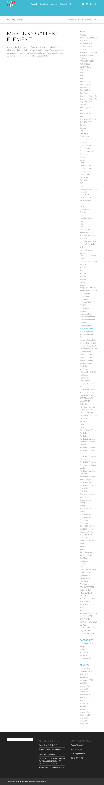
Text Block (84, 581)
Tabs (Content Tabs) (88, 570)
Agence (83, 49)
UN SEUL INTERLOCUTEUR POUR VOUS (87, 599)
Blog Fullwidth (85, 84)
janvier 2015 (85, 686)
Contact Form (85, 166)
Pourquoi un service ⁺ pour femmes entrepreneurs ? (88, 497)
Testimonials (85, 578)
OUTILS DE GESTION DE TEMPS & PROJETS (88, 419)
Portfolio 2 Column (87, 439)
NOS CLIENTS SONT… (88, 372)
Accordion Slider (86, 46)
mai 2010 (83, 721)
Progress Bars (85, 514)
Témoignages (85, 575)
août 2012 (84, 697)
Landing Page (85, 293)
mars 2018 (84, 677)
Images (82, 647)
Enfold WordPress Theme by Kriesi (34, 781)
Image (82, 285)
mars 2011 (84, 706)
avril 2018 (84, 674)
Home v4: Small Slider (88, 241)
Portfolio (83, 433)
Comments (84, 154)
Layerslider (84, 299)
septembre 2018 (86, 671)
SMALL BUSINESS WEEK (47, 754)
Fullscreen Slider (86, 200)
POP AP (18, 781)
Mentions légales (86, 360)
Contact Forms (86, 168)
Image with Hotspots (88, 288)
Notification (84, 375)
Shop (82, 549)
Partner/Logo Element (88, 430)
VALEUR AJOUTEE (87, 604)
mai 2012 (83, 700)
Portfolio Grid (85, 482)
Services (83, 543)
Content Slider (85, 171)
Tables (82, 564)
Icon (81, 270)
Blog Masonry (85, 87)
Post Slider (84, 488)
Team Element (85, 572)
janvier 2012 (85, 703)
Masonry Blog (85, 325)
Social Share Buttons (88, 552)
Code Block (84, 136)
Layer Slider (84, 296)
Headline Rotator (86, 218)
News (82, 649)
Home (82, 227)
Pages (82, 424)
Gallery (82, 203)
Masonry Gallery (14, 19)
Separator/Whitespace (89, 540)
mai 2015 (83, 683)
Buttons (83, 125)
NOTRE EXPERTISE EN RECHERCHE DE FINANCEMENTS (87, 410)
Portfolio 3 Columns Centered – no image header (88, 465)
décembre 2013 (86, 695)
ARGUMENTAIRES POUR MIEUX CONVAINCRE (87, 64)
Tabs (82, 567)
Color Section (85, 139)
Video (82, 607)
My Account (84, 369)
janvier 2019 (85, 668)
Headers (83, 215)
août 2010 (84, 718)
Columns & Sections (87, 145)
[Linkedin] (91, 4)
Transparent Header (88, 584)
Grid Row (83, 212)
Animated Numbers (87, 58)
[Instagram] (83, 4)
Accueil (80, 19)
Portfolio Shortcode (87, 485)
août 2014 (84, 689)
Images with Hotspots (88, 290)
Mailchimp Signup (87, 314)
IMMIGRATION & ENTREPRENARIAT (51, 750)
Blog (81, 76)
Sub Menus (84, 558)
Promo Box (84, 520)
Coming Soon (85, 148)
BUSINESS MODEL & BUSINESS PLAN (51, 768)
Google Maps (85, 209)
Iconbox (83, 279)
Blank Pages (84, 70)
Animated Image (86, 55)
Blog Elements (85, 81)
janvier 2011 (85, 712)
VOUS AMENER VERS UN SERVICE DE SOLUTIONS (88, 616)
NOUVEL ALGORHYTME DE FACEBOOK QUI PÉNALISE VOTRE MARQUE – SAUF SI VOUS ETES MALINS (52, 761)
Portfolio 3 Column (87, 447)
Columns (83, 142)
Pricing (82, 503)
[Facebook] (79, 4)
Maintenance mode (87, 320)
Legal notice (84, 308)
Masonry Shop (85, 352)
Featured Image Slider (88, 189)
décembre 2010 (86, 715)
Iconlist (82, 282)
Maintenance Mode (87, 317)
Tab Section (84, 561)
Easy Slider (84, 177)
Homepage (84, 267)
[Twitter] (87, 4)
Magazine (83, 311)
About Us (83, 35)
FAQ (81, 183)
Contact (83, 157)
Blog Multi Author (87, 90)
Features (83, 192)
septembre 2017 (86, 680)
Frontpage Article (87, 644)
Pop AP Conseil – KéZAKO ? (48, 745)
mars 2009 (84, 724)
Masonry (83, 322)
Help (81, 221)
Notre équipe (85, 381)
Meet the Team (86, 354)
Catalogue (84, 134)
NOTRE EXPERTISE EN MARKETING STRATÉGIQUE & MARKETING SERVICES (87, 398)
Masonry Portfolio (87, 331)
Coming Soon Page (87, 151)
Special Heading (86, 555)
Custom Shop (85, 174)
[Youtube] (95, 4)
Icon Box (83, 273)
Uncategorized (85, 658)
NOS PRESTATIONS (87, 633)
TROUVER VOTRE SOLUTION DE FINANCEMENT (87, 590)
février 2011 (85, 709)
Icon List (83, 276)
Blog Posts (84, 93)
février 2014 (85, 692)
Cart (81, 131)
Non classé (84, 652)
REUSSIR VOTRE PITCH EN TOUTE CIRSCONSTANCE (87, 535)
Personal (83, 655)
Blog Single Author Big (88, 96)
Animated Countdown (88, 52)
